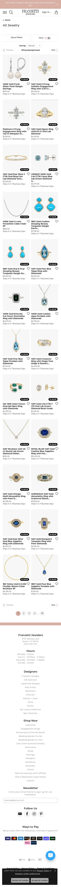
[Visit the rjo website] (40, 860)
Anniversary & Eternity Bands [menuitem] (30, 733)
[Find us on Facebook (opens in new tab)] (27, 814)
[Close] (57, 4)
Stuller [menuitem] (30, 706)
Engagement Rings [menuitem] (30, 729)
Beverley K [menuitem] (30, 691)
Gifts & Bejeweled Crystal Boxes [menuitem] (30, 777)
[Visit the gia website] (31, 860)
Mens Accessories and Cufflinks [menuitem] (30, 773)
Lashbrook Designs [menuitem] (30, 684)
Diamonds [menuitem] (31, 725)
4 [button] (34, 613)
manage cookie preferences (27, 873)
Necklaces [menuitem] (30, 762)
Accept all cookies (40, 880)
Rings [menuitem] (30, 751)
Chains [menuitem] (30, 770)
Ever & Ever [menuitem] (30, 687)
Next (53, 50)
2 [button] (23, 613)
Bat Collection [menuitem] (31, 713)
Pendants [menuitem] (30, 758)
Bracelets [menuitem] (30, 766)
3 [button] (29, 613)
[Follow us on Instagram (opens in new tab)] (34, 814)
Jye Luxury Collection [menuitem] (30, 710)
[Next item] (26, 68)
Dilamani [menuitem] (30, 695)
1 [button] (19, 613)
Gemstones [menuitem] (30, 747)
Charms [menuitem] (30, 781)
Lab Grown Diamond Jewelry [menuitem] (30, 744)
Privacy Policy (43, 870)
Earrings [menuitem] (30, 755)
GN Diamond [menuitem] (30, 680)
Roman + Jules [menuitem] (30, 698)
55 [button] (42, 613)
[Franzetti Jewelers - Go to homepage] (30, 12)
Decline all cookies (20, 880)
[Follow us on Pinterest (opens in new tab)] (41, 814)
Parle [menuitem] (30, 702)
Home (7, 20)
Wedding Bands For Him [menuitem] (30, 740)
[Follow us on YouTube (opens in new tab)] (20, 814)
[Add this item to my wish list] (27, 84)
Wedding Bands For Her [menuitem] (30, 736)
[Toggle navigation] (3, 12)
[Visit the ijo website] (22, 860)
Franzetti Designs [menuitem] (30, 676)
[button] (11, 12)
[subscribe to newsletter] (54, 800)
